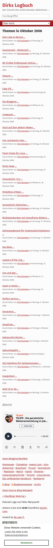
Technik (30, 475)
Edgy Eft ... (7, 88)
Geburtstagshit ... (11, 350)
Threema (38, 471)
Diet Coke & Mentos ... (13, 37)
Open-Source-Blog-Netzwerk (17, 490)
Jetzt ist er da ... (10, 389)
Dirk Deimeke (23, 41)
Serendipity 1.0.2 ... (12, 179)
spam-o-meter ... (11, 285)
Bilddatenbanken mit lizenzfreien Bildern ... (25, 217)
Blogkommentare (22, 484)
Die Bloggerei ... (10, 101)
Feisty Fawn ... (9, 166)
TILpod (32, 468)
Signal (28, 471)
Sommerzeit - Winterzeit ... (16, 50)
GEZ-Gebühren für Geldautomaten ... (21, 363)
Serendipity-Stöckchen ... (15, 204)
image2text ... (9, 376)
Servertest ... (9, 311)
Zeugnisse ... (8, 324)
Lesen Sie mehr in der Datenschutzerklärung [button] (16, 533)
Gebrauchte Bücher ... (13, 337)
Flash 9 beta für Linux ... (15, 153)
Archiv (37, 484)
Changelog (21, 464)
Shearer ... (7, 75)
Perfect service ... (11, 298)
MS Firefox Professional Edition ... (20, 63)
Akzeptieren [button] (27, 543)
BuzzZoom (20, 468)
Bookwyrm (38, 478)
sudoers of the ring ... (13, 260)
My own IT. (19, 517)
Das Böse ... (8, 247)
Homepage (8, 464)
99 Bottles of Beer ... (13, 192)
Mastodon (9, 471)
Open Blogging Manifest (15, 458)
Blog (6, 484)
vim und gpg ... (10, 273)
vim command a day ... (14, 140)
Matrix (19, 471)
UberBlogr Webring (14, 496)
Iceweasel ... (8, 114)
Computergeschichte (13, 475)
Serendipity (44, 468)
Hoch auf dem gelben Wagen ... (18, 127)
